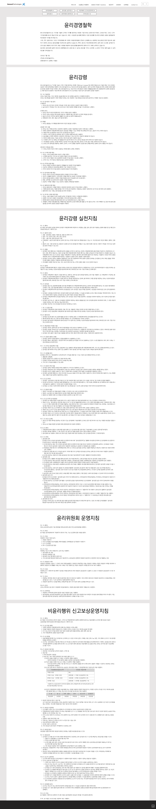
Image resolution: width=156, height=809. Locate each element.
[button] (118, 4)
